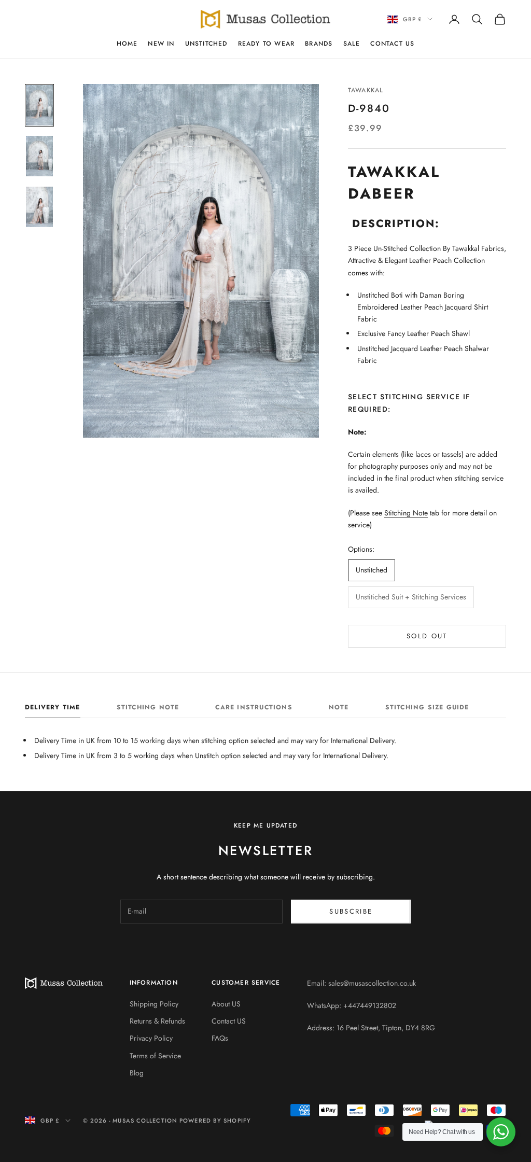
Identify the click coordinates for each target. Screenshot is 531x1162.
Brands (318, 43)
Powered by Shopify (215, 1120)
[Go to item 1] (39, 105)
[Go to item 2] (39, 156)
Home (127, 43)
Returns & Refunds (157, 1021)
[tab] (52, 710)
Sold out (427, 636)
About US (226, 1004)
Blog (137, 1073)
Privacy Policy (151, 1038)
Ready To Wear (266, 43)
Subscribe (350, 911)
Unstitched (206, 43)
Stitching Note (406, 513)
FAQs (220, 1038)
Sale (351, 43)
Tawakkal (366, 90)
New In (161, 43)
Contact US (392, 43)
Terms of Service (155, 1056)
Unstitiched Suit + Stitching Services (411, 597)
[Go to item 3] (39, 207)
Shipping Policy (154, 1004)
